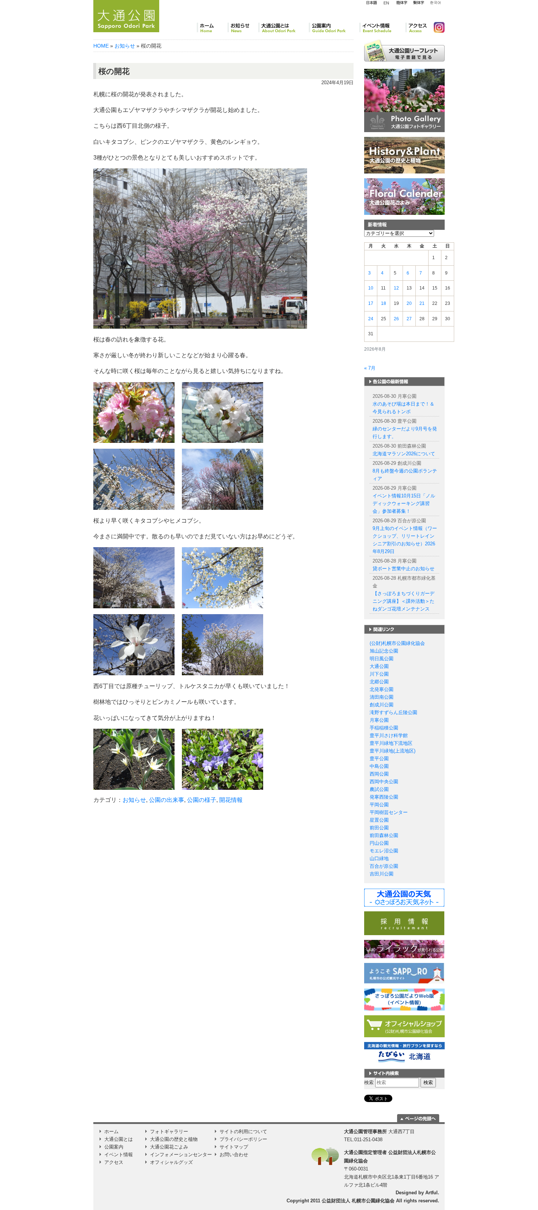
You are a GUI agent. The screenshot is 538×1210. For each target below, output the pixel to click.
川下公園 (379, 674)
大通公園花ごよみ (169, 1147)
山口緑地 (379, 858)
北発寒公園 (381, 689)
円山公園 (379, 843)
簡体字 (401, 3)
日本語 (371, 3)
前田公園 (379, 827)
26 (396, 318)
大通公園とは (283, 27)
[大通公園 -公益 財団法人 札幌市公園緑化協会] (126, 15)
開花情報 (231, 800)
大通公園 (379, 666)
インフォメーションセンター (181, 1154)
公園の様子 (201, 800)
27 (409, 318)
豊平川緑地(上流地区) (392, 751)
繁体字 (418, 3)
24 (370, 318)
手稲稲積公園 (384, 728)
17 (370, 303)
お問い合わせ (234, 1154)
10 (370, 288)
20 (409, 303)
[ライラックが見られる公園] (404, 949)
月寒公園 (379, 720)
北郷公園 (379, 681)
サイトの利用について (243, 1131)
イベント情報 (382, 27)
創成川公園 (381, 704)
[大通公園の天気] (404, 897)
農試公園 (379, 789)
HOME (101, 46)
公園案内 (334, 27)
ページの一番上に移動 (418, 1118)
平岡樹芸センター (389, 812)
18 (383, 303)
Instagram (436, 27)
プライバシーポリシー (243, 1139)
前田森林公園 (384, 835)
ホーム (212, 27)
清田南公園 (381, 697)
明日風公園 (381, 658)
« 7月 (370, 368)
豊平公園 (379, 758)
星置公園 (379, 820)
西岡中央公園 (384, 781)
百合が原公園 (384, 866)
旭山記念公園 (384, 651)
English (386, 2)
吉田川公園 (381, 874)
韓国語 (435, 3)
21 (422, 303)
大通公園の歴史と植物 (174, 1139)
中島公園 (379, 766)
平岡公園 (379, 804)
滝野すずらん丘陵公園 (393, 712)
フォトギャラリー (169, 1131)
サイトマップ (234, 1147)
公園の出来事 (166, 800)
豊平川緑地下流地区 (391, 743)
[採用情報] (404, 923)
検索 (369, 1082)
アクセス (417, 27)
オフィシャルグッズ (171, 1162)
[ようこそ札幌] (404, 973)
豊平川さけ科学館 (389, 735)
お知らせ (243, 27)
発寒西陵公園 (384, 797)
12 (396, 288)
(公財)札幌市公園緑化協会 (397, 643)
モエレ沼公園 (384, 851)
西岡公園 (379, 774)
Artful (431, 1192)
